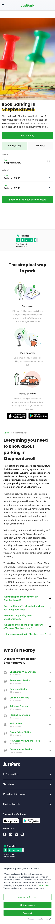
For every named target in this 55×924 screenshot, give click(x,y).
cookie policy (43, 885)
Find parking (27, 135)
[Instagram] (10, 834)
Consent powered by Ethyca (38, 919)
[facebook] (4, 834)
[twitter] (16, 834)
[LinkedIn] (22, 834)
